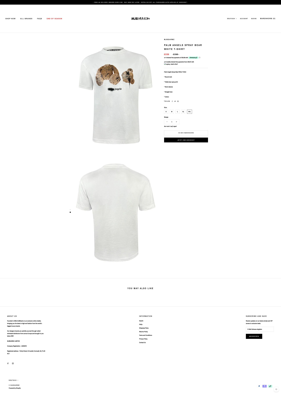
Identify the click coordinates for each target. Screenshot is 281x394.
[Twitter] (175, 101)
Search (141, 321)
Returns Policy (143, 332)
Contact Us (142, 342)
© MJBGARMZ (14, 385)
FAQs (39, 18)
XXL (189, 112)
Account (244, 19)
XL (183, 112)
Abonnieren (254, 336)
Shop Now (10, 18)
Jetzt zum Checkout (186, 140)
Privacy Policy (143, 339)
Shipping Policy (144, 328)
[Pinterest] (178, 101)
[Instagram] (13, 363)
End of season (54, 18)
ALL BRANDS (26, 18)
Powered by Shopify (15, 388)
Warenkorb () (268, 18)
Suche (254, 19)
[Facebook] (172, 101)
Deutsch (231, 19)
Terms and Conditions (145, 335)
